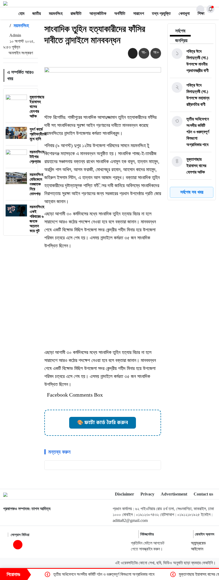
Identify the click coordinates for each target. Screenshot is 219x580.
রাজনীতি (76, 13)
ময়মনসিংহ (55, 13)
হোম (21, 13)
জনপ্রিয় (181, 40)
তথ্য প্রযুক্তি (161, 13)
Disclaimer (124, 494)
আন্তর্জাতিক (97, 13)
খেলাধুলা (184, 13)
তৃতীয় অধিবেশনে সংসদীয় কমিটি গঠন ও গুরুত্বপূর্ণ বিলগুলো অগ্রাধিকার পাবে (93, 574)
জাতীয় (36, 13)
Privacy (147, 494)
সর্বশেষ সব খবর (191, 192)
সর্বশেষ (180, 31)
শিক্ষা (201, 13)
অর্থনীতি (119, 13)
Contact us (203, 494)
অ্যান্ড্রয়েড (198, 543)
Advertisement (174, 494)
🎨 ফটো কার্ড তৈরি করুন (102, 422)
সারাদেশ (138, 13)
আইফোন (197, 549)
